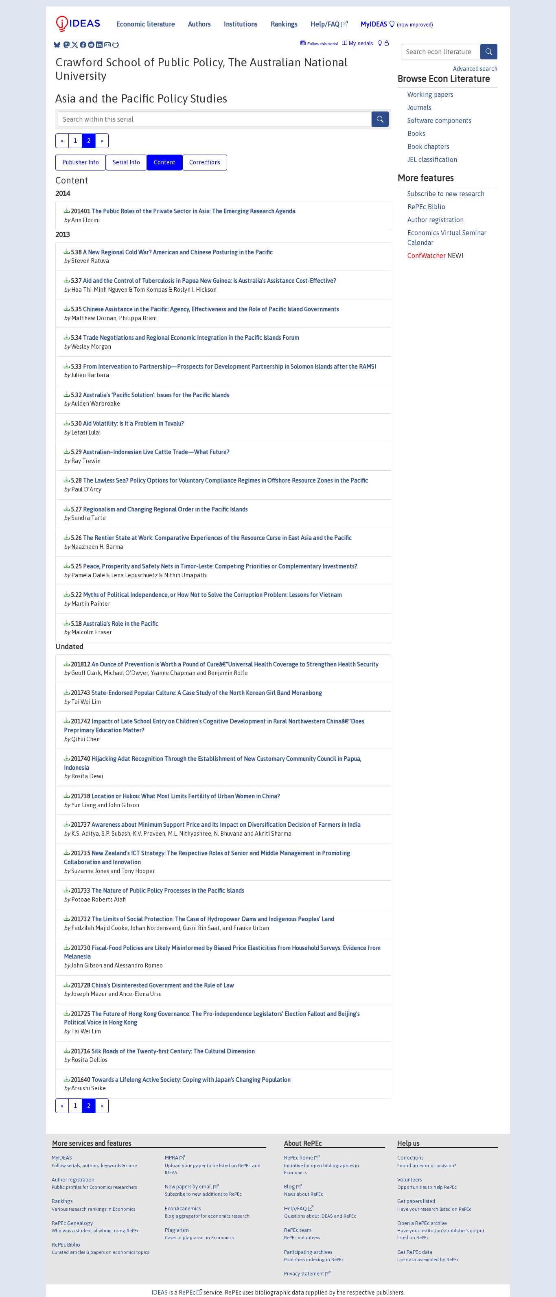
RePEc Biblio (426, 206)
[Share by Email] (107, 44)
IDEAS (159, 1292)
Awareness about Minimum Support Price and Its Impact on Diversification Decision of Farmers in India (226, 824)
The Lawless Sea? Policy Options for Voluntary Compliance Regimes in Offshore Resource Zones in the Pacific (225, 480)
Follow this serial (322, 43)
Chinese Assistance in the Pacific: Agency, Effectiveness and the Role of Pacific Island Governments (211, 309)
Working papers (430, 94)
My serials (360, 43)
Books (416, 133)
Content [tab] (164, 162)
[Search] (488, 51)
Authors (199, 24)
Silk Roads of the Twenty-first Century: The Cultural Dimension (173, 1051)
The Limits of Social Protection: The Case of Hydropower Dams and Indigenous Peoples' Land (213, 919)
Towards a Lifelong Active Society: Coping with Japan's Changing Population (191, 1079)
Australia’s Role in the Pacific (120, 623)
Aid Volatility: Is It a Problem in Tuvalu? (133, 423)
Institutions (241, 24)
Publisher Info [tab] (80, 162)
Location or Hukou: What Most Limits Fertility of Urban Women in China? (186, 796)
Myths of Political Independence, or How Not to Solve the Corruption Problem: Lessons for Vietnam (212, 595)
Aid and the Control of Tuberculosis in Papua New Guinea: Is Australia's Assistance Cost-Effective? (209, 280)
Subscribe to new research (445, 193)
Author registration (435, 219)
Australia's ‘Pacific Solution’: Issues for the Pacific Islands (156, 395)
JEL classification (432, 159)
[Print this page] (115, 44)
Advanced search (475, 69)
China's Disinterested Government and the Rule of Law (163, 985)
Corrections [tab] (204, 162)
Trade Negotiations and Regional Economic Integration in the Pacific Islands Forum (191, 337)
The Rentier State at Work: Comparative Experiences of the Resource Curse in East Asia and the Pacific (217, 538)
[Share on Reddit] (91, 44)
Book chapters (428, 146)
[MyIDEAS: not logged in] (382, 43)
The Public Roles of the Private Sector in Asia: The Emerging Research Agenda (194, 211)
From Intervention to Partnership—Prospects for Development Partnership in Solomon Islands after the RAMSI (229, 366)
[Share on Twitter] (75, 44)
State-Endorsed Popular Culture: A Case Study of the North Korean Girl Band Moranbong (207, 693)
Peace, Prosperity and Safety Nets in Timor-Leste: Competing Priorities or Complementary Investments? (220, 566)
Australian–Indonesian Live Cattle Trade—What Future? (156, 452)
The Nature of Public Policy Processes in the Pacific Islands (168, 890)
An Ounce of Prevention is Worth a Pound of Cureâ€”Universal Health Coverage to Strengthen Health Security (235, 664)
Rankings (284, 24)
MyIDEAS (397, 24)
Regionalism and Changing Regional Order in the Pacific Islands (165, 509)
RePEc (188, 1292)
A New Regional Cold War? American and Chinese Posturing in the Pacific (178, 252)
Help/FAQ (326, 24)
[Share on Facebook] (83, 44)
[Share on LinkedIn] (99, 44)
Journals (419, 107)
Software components (439, 120)
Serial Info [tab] (126, 162)
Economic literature (145, 24)
